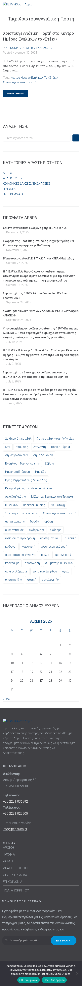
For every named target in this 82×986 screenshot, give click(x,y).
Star (7, 446)
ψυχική (31, 579)
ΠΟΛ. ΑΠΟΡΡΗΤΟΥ (16, 890)
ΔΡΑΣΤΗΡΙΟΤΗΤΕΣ (16, 868)
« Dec (6, 699)
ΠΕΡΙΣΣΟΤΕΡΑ (15, 93)
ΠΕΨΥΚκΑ (9, 188)
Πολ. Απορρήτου (54, 980)
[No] (77, 973)
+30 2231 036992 (15, 801)
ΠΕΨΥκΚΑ (11, 505)
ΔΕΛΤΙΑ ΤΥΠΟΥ (12, 178)
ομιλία (45, 554)
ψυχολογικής (50, 579)
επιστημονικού (50, 538)
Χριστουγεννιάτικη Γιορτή (19, 82)
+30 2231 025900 (15, 813)
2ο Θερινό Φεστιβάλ (18, 438)
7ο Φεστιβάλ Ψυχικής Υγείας (55, 438)
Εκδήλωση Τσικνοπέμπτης (22, 463)
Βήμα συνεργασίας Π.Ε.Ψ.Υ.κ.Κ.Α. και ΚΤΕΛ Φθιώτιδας (38, 258)
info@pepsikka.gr (15, 829)
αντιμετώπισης (15, 521)
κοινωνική (28, 546)
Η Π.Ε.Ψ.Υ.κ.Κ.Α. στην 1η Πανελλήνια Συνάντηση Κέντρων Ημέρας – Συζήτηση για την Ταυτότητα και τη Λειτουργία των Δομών (41, 355)
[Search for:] (36, 138)
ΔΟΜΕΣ (8, 861)
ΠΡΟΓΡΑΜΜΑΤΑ (13, 194)
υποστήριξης (13, 579)
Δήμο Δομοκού (43, 455)
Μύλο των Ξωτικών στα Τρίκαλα (52, 496)
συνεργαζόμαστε (16, 571)
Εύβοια (49, 463)
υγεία (65, 571)
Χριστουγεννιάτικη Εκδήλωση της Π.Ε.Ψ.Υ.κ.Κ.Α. (35, 228)
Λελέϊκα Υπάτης (15, 496)
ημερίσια (70, 538)
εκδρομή (56, 530)
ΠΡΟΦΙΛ (9, 854)
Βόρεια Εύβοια (60, 446)
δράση (48, 521)
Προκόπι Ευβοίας (34, 505)
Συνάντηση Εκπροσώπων (21, 513)
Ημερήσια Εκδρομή (17, 471)
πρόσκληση (32, 563)
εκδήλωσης (37, 530)
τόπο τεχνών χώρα (45, 571)
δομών (34, 521)
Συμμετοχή (58, 505)
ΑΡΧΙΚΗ (8, 848)
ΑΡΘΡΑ (7, 173)
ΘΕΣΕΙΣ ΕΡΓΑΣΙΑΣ (15, 875)
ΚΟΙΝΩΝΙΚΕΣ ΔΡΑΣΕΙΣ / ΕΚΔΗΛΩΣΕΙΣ (29, 48)
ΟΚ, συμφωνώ (28, 980)
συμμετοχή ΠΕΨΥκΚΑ (59, 563)
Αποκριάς (22, 446)
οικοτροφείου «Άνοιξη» (20, 554)
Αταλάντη (39, 446)
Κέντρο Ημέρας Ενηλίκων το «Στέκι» (34, 77)
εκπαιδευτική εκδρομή (20, 538)
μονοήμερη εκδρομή (53, 546)
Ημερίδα (40, 471)
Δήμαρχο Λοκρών (16, 455)
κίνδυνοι (10, 546)
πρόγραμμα (12, 563)
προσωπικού (63, 554)
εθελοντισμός (14, 530)
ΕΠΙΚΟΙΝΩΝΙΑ (12, 882)
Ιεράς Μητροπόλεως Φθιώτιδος (26, 480)
